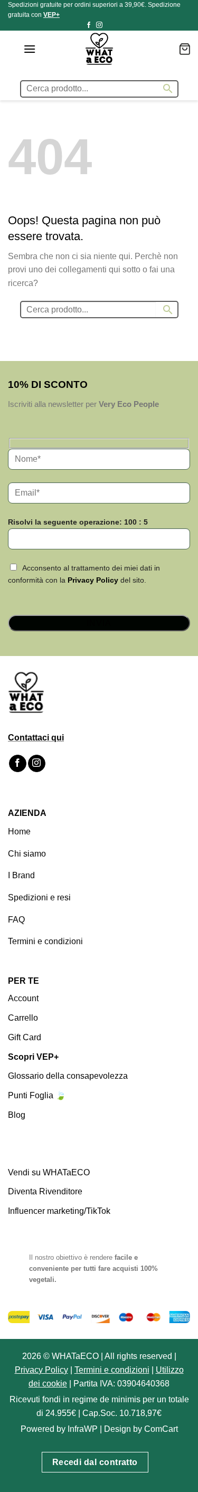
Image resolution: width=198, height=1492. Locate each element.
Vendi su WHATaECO (49, 1172)
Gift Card (24, 1037)
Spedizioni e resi (39, 897)
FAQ (16, 919)
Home (19, 831)
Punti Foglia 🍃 (37, 1095)
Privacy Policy (93, 580)
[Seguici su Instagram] (99, 25)
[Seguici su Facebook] (89, 25)
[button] (29, 49)
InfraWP (83, 1428)
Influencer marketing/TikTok (59, 1210)
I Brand (21, 875)
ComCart (161, 1428)
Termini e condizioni (45, 941)
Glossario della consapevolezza (68, 1075)
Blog (16, 1114)
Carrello (23, 1017)
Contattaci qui (36, 737)
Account (23, 998)
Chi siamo (27, 853)
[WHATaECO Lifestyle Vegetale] (99, 49)
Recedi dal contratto (95, 1462)
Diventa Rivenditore (45, 1191)
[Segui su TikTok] (109, 25)
